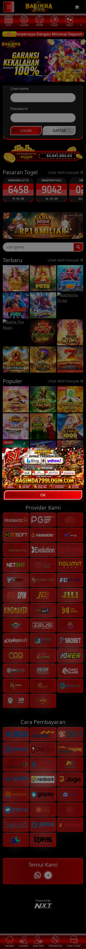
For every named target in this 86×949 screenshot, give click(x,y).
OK (43, 494)
